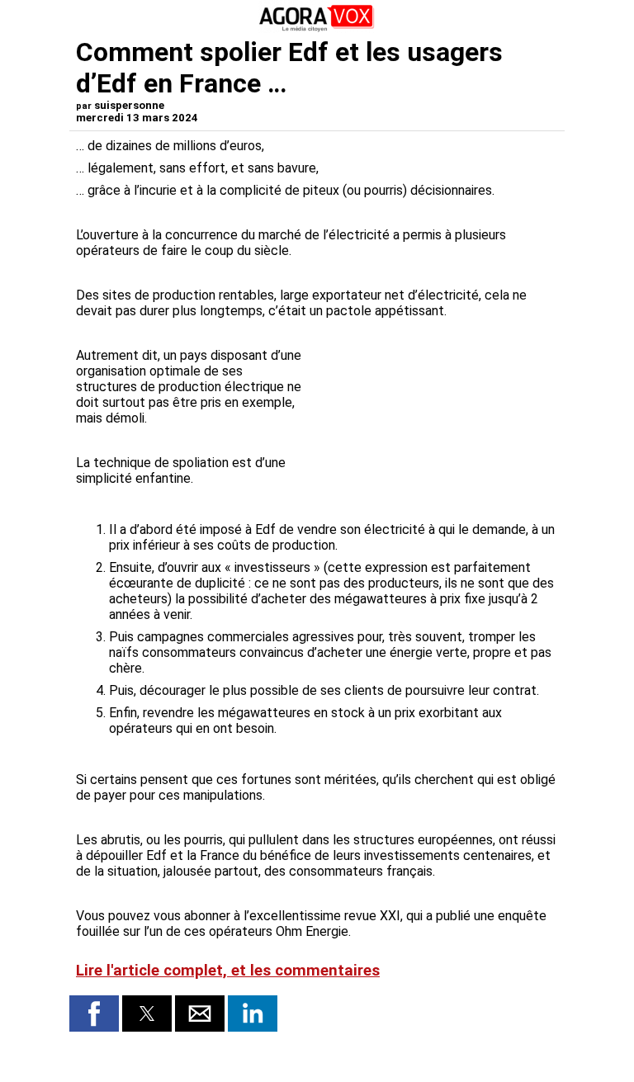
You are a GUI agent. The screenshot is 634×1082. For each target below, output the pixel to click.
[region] (434, 411)
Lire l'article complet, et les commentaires (228, 971)
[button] (94, 1013)
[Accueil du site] (317, 28)
